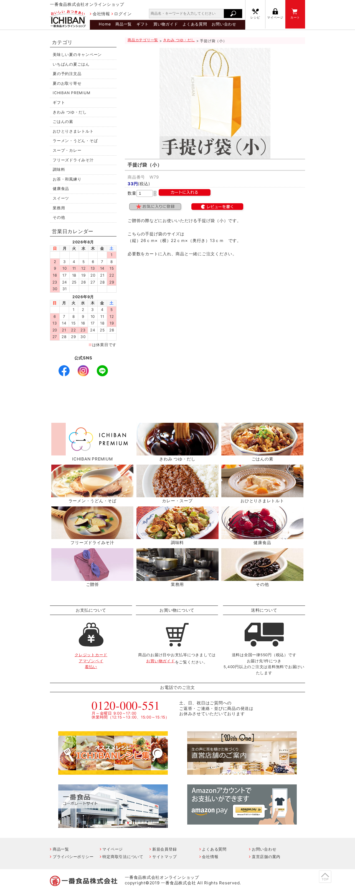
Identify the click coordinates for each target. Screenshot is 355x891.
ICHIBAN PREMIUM (71, 93)
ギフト (142, 24)
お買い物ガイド (160, 661)
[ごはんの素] (262, 452)
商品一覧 (123, 24)
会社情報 (101, 13)
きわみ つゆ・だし (70, 112)
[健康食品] (262, 536)
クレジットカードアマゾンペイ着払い (91, 661)
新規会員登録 (164, 849)
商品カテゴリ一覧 (143, 40)
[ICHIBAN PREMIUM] (92, 452)
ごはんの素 (63, 121)
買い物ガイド (165, 24)
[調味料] (177, 536)
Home (105, 24)
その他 (59, 217)
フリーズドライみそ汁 (73, 160)
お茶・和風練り (67, 179)
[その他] (262, 577)
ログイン (122, 13)
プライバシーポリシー (73, 856)
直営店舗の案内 (266, 856)
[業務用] (177, 577)
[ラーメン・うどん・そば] (92, 494)
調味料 (59, 169)
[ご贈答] (92, 577)
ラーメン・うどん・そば (75, 140)
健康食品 (61, 188)
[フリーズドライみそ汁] (92, 536)
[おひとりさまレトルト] (262, 494)
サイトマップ (164, 856)
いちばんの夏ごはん (71, 64)
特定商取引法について (122, 856)
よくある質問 (194, 24)
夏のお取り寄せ (67, 83)
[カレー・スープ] (177, 494)
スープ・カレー (67, 150)
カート (295, 17)
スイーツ (61, 198)
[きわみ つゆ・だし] (177, 452)
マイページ (275, 17)
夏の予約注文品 (67, 73)
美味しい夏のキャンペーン (77, 54)
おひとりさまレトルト (73, 131)
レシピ (255, 17)
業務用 (59, 208)
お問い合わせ (224, 24)
